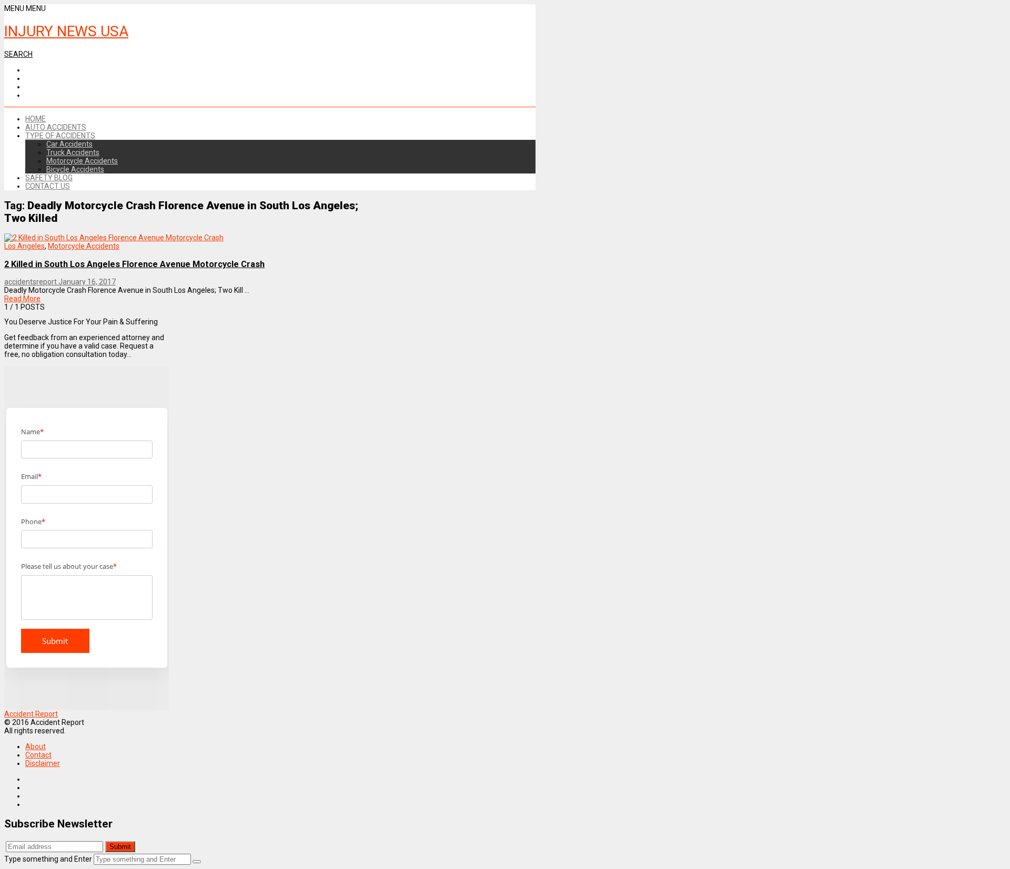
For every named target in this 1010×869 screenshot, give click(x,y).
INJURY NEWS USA (66, 31)
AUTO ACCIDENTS (55, 127)
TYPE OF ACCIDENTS (60, 135)
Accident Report (31, 714)
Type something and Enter (48, 859)
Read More (22, 298)
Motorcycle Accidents (82, 161)
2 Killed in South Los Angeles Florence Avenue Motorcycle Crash (134, 264)
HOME (35, 119)
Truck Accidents (72, 152)
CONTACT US (47, 186)
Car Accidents (69, 144)
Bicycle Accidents (75, 169)
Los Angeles (24, 246)
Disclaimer (42, 763)
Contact (38, 755)
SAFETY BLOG (49, 177)
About (35, 746)
